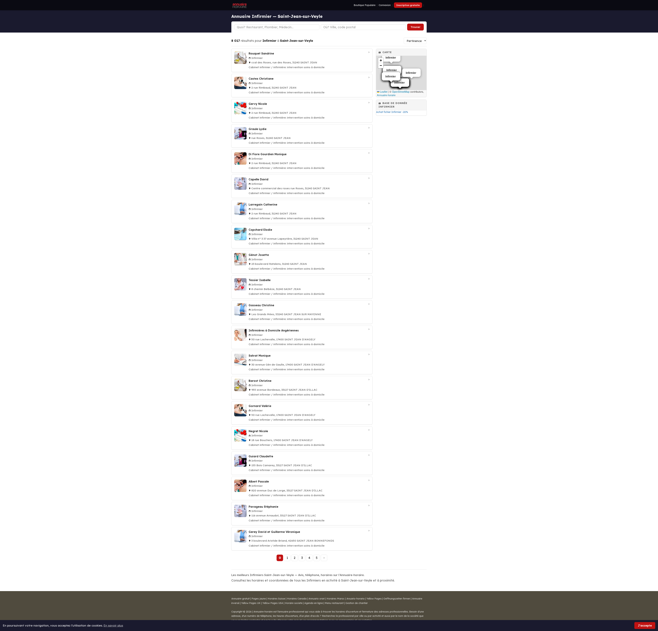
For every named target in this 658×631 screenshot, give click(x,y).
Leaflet (383, 91)
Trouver (415, 27)
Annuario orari (316, 598)
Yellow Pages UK (251, 603)
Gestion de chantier (356, 603)
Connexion (385, 5)
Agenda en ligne (313, 603)
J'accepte (645, 625)
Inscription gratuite (408, 5)
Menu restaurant (334, 603)
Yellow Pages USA (273, 603)
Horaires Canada (297, 598)
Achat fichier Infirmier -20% (392, 112)
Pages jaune (259, 598)
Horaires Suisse (276, 598)
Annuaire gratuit (240, 598)
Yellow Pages (374, 598)
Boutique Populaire (364, 5)
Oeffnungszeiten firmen (396, 598)
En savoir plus (113, 625)
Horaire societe (293, 603)
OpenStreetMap (401, 91)
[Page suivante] (324, 558)
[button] (380, 60)
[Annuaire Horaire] (239, 5)
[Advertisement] (401, 171)
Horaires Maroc (336, 598)
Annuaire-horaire (386, 95)
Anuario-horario (355, 598)
